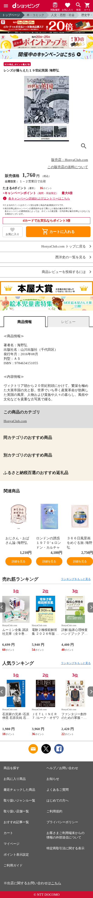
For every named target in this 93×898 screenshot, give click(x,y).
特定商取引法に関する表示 (65, 848)
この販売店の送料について (67, 167)
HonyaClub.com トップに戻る (63, 246)
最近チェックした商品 (19, 789)
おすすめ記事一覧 (16, 822)
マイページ (11, 843)
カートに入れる (58, 232)
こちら (56, 883)
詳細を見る (18, 561)
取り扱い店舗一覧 (16, 811)
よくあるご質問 (57, 789)
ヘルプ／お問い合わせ (62, 768)
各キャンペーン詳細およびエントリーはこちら (39, 198)
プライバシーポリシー (62, 822)
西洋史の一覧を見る (70, 257)
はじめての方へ (57, 800)
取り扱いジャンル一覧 (19, 800)
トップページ (11, 15)
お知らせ (52, 779)
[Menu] (6, 6)
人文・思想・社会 (62, 15)
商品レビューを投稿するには (64, 272)
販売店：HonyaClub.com (69, 160)
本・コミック (35, 15)
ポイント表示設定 (16, 854)
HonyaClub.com (15, 421)
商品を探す (11, 768)
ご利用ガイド (13, 865)
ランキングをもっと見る (76, 579)
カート (8, 833)
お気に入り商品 (15, 779)
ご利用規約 (54, 811)
